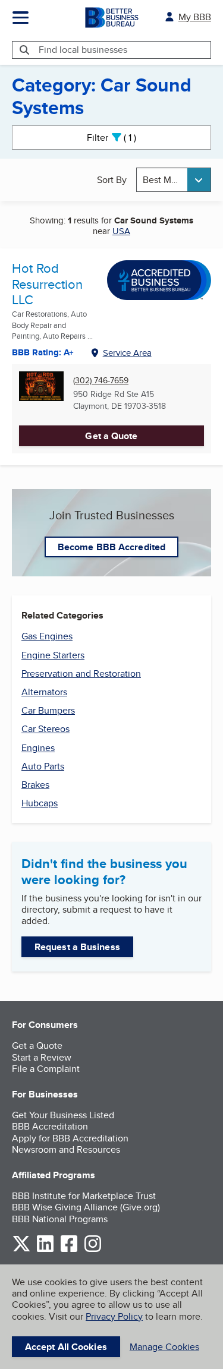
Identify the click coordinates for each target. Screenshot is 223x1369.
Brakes (35, 784)
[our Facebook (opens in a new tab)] (68, 1250)
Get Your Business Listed (63, 1115)
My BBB (194, 17)
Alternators (44, 692)
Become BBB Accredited (111, 547)
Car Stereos (45, 729)
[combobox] (174, 179)
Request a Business (77, 947)
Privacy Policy (114, 1316)
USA (121, 231)
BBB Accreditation (50, 1126)
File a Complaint (46, 1068)
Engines (38, 748)
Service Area (127, 352)
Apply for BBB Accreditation (70, 1138)
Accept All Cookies (66, 1347)
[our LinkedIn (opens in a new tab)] (45, 1250)
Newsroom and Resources (66, 1149)
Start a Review (41, 1057)
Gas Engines (47, 636)
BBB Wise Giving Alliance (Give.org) (86, 1207)
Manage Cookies (164, 1346)
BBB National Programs (60, 1219)
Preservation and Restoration (81, 673)
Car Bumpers (48, 710)
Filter (121, 137)
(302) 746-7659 (100, 381)
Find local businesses (83, 49)
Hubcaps (39, 803)
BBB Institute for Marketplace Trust (84, 1196)
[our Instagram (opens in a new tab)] (92, 1250)
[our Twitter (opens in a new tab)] (21, 1250)
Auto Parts (42, 766)
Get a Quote (111, 436)
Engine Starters (52, 655)
